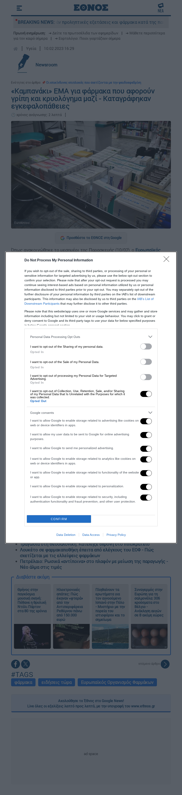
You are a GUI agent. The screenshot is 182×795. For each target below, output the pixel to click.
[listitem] (91, 336)
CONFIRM (59, 519)
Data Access (91, 535)
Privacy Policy (116, 535)
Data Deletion (65, 535)
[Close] (168, 260)
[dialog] (91, 397)
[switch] (146, 346)
